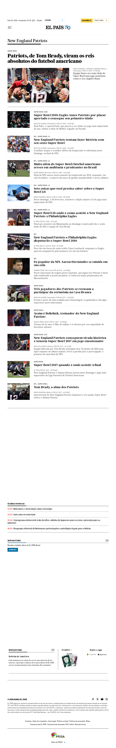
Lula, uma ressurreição (24, 514)
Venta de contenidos (40, 721)
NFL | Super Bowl (41, 384)
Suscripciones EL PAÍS (38, 724)
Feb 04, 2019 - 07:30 (91, 71)
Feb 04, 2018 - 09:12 (61, 173)
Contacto (28, 721)
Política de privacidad (77, 721)
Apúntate (13, 550)
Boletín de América (19, 657)
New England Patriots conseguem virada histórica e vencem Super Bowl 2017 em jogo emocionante (70, 340)
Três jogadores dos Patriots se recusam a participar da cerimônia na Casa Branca (64, 291)
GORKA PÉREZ (39, 322)
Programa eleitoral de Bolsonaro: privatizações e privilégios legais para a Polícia (52, 528)
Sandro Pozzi (39, 270)
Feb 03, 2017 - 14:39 (61, 392)
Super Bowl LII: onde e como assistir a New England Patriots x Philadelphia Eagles (71, 215)
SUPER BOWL (39, 286)
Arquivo (66, 650)
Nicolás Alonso (40, 124)
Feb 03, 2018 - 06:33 (61, 197)
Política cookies (62, 721)
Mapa (88, 721)
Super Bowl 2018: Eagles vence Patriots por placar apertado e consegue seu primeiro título (70, 117)
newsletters (14, 541)
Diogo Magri (39, 173)
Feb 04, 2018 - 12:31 (65, 148)
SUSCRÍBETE (86, 20)
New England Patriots (27, 41)
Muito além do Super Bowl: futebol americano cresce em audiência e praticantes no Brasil (67, 166)
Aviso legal (52, 721)
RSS (67, 724)
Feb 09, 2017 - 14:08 (65, 297)
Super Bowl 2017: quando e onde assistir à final (67, 365)
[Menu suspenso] (9, 27)
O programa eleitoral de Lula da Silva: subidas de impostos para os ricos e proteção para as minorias (53, 521)
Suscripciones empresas (56, 724)
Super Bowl (12, 51)
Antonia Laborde (93, 69)
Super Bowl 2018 (41, 112)
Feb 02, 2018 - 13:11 (48, 221)
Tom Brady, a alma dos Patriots (56, 387)
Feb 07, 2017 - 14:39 (58, 322)
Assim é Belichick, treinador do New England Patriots (66, 315)
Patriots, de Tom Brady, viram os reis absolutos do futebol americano (50, 58)
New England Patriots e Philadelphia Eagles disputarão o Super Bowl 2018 (65, 239)
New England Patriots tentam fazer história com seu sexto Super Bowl (69, 142)
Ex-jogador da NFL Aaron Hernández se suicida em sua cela (71, 264)
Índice (71, 724)
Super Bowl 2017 (40, 335)
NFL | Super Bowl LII (42, 136)
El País (36, 221)
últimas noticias (16, 504)
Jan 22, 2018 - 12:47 (54, 246)
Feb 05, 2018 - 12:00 (65, 124)
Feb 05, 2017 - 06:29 (48, 370)
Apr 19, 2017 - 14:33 (61, 270)
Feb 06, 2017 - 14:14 (62, 346)
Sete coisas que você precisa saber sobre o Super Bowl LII (69, 190)
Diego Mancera (79, 69)
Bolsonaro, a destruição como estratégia (32, 509)
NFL (35, 234)
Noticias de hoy (80, 724)
